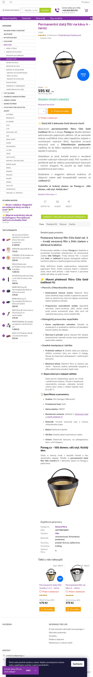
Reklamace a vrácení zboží (60, 642)
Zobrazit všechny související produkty (64, 216)
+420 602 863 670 (70, 10)
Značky (6, 111)
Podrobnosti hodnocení (69, 35)
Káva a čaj (8, 45)
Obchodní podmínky (57, 632)
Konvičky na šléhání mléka (17, 73)
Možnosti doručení (46, 104)
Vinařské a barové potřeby (15, 97)
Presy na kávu (12, 76)
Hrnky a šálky (11, 48)
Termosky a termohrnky (15, 86)
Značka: (45, 38)
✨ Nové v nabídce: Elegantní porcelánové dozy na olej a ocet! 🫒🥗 (17, 207)
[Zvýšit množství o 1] (47, 109)
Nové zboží (8, 34)
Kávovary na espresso (14, 55)
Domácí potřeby (10, 104)
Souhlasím (77, 664)
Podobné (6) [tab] (51, 224)
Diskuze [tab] (63, 224)
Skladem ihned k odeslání (14, 31)
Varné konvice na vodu (15, 89)
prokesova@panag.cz (15, 655)
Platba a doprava (56, 639)
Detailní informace (46, 194)
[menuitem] (9, 18)
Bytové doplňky (10, 38)
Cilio (57, 533)
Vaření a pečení (10, 100)
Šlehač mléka (11, 82)
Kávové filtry (11, 59)
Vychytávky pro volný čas (14, 107)
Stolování (8, 41)
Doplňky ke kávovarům (15, 70)
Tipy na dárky (9, 93)
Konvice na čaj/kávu (14, 52)
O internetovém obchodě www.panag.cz (66, 629)
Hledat (45, 10)
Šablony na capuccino (15, 79)
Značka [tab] (72, 224)
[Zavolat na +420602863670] (6, 2)
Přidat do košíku (61, 111)
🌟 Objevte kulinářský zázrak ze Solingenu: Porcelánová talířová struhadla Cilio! (17, 217)
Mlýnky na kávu (12, 63)
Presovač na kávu (13, 66)
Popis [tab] (41, 224)
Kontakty (53, 636)
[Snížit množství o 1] (47, 112)
